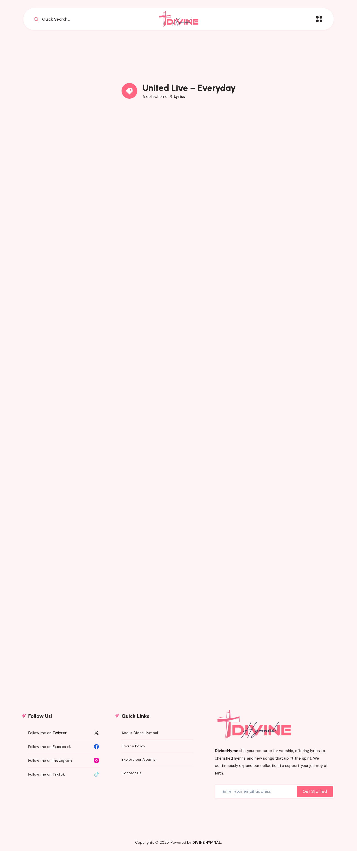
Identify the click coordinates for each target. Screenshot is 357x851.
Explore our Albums (139, 759)
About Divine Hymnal (140, 732)
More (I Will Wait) (178, 352)
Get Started (315, 791)
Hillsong (36, 155)
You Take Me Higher (71, 218)
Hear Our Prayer (71, 495)
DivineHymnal (228, 750)
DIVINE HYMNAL (206, 842)
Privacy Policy (133, 746)
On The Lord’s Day (71, 352)
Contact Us (131, 773)
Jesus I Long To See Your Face (178, 629)
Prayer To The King (178, 495)
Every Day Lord (179, 218)
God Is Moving (286, 495)
